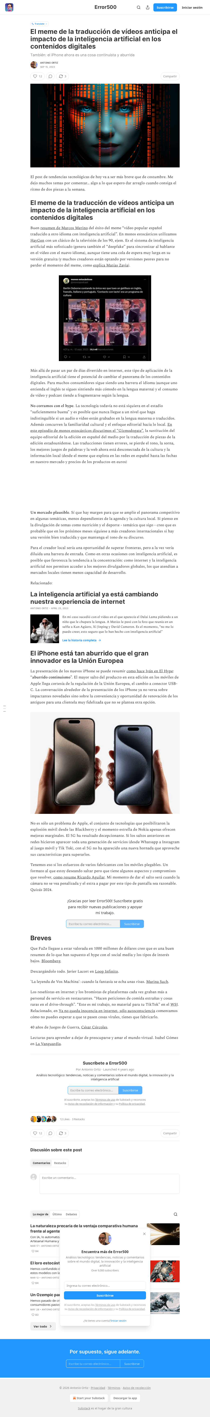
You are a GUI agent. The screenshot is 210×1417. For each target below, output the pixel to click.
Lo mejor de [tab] (40, 1214)
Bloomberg (50, 961)
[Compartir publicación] (148, 7)
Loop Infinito (106, 971)
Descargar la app (125, 1398)
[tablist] (49, 1163)
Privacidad (98, 1388)
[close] (144, 1234)
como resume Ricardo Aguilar (79, 877)
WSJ (174, 1005)
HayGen (37, 241)
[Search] (139, 7)
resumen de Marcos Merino (64, 228)
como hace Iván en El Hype (150, 671)
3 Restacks (78, 1119)
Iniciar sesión (192, 7)
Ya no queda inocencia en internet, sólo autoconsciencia (107, 1011)
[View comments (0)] (50, 76)
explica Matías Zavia (110, 265)
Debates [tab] (71, 1214)
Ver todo (40, 1326)
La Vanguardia (48, 1044)
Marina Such (157, 982)
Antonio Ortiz (49, 62)
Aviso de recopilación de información (90, 1309)
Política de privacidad (132, 1309)
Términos (114, 1388)
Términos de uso (105, 1305)
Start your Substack (91, 1398)
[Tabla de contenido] (4, 708)
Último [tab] (57, 1214)
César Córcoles (94, 1027)
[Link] (24, 210)
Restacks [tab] (60, 1163)
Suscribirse (165, 7)
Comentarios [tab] (41, 1163)
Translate (39, 23)
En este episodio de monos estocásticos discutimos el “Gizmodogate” (101, 428)
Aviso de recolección (137, 1388)
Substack (84, 1408)
